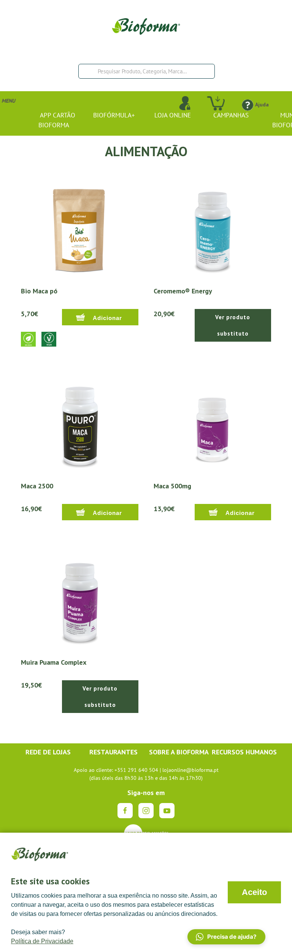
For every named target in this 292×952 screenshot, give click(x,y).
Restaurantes (113, 752)
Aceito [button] (254, 892)
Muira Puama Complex (53, 662)
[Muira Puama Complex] (79, 598)
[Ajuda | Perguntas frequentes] (247, 104)
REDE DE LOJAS (48, 752)
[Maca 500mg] (212, 421)
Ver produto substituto (232, 325)
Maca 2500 (37, 486)
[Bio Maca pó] (79, 226)
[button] (226, 936)
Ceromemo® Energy (183, 291)
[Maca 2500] (79, 421)
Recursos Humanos (244, 752)
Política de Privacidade (42, 941)
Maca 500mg (172, 486)
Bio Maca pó (39, 291)
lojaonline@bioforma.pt (190, 770)
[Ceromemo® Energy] (212, 226)
